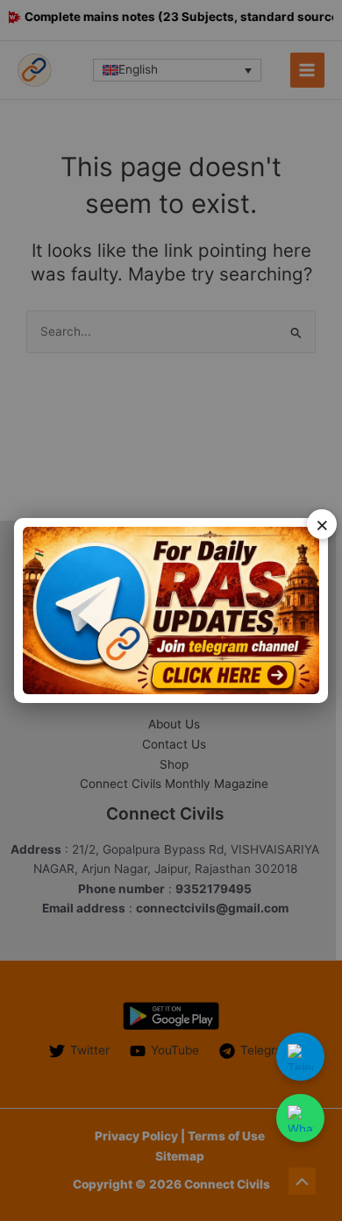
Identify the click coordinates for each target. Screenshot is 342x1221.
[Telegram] (300, 1057)
